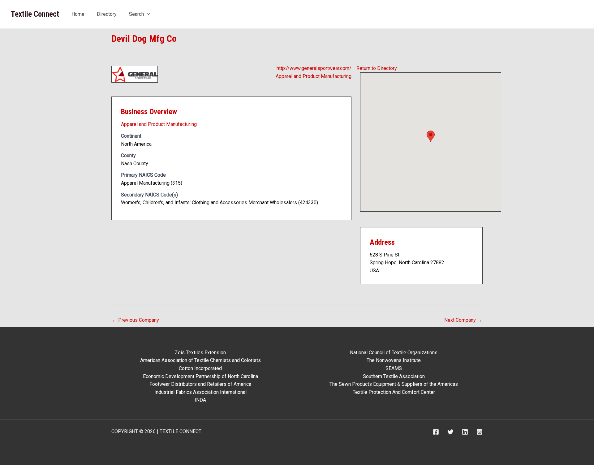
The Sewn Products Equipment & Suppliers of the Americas (393, 384)
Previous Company (135, 320)
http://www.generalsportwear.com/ (314, 68)
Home (77, 14)
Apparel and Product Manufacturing (313, 76)
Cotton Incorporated (200, 368)
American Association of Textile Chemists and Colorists (200, 360)
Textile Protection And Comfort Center (394, 392)
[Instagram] (479, 432)
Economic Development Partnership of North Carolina (200, 376)
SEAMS (393, 368)
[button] (147, 14)
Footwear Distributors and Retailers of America (200, 384)
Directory (107, 14)
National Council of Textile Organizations (393, 352)
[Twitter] (450, 432)
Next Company (463, 320)
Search (136, 14)
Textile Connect (35, 14)
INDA (200, 400)
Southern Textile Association (394, 376)
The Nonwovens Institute (394, 360)
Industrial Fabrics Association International (200, 392)
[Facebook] (436, 432)
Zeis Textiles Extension (200, 352)
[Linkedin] (465, 432)
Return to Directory (376, 68)
